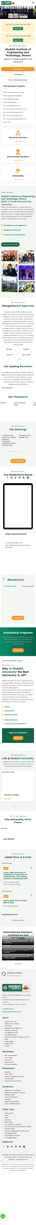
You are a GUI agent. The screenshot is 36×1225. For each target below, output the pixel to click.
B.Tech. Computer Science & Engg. (13, 92)
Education (8, 1099)
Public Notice (9, 1122)
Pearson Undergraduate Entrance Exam (17, 1131)
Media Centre (9, 1043)
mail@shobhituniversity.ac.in (11, 1012)
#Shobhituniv (15, 579)
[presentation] (29, 16)
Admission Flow (9, 1062)
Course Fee (8, 1060)
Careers (7, 1046)
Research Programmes (12, 1101)
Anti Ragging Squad (11, 1137)
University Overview (11, 1021)
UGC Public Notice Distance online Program (18, 1126)
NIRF (6, 1039)
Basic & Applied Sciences (12, 1103)
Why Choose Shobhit (11, 1055)
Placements (9, 711)
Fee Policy (8, 1120)
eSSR (6, 1117)
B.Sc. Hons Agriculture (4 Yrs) (12, 105)
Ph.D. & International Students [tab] (18, 80)
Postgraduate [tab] (18, 74)
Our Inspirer (8, 1026)
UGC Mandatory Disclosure (13, 1124)
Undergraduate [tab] (18, 69)
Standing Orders (10, 1129)
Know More (7, 798)
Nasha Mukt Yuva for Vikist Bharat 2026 (15, 901)
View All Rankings (18, 461)
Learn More (18, 141)
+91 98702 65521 (14, 976)
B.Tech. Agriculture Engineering (12, 96)
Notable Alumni (11, 715)
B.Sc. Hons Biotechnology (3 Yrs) (13, 112)
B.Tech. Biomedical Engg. (11, 99)
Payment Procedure (11, 1064)
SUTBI (7, 1115)
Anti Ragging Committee (12, 1135)
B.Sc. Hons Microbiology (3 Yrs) (13, 115)
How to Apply (9, 1057)
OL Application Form (11, 1035)
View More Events (18, 920)
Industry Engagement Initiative (14, 1076)
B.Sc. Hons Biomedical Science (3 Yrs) (14, 119)
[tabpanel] (18, 105)
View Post (6, 599)
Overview (8, 1072)
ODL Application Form (11, 1032)
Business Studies (10, 1095)
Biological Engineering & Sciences (15, 1092)
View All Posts (18, 618)
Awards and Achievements (14, 235)
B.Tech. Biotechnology (10, 102)
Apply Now (18, 29)
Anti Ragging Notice (11, 1133)
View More (18, 964)
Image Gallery (9, 1041)
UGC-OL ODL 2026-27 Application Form (17, 1037)
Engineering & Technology (13, 1090)
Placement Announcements (13, 1081)
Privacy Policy (9, 1113)
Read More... (9, 540)
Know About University (10, 244)
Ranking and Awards (12, 230)
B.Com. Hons (7, 122)
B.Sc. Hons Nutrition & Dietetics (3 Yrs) (15, 109)
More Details (18, 650)
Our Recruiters (9, 1078)
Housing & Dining (11, 795)
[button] (33, 2)
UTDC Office (9, 1074)
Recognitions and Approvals (15, 225)
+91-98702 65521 (7, 1009)
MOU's (7, 707)
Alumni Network (11, 720)
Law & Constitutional (11, 1097)
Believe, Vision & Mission (12, 1023)
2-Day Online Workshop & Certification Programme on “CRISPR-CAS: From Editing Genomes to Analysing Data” (15, 876)
